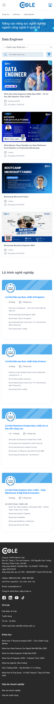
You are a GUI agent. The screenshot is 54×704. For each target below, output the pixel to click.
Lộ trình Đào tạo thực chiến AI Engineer (24, 297)
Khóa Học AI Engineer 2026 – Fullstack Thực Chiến (23, 658)
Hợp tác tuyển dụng (10, 695)
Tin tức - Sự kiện (9, 621)
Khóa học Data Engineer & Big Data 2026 (19, 653)
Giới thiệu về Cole (9, 611)
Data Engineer (29, 14)
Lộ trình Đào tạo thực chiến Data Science (25, 361)
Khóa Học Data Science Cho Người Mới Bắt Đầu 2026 (24, 648)
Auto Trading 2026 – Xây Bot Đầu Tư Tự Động (21, 668)
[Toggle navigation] (4, 5)
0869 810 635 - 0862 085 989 (21, 578)
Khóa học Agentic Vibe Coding (14, 663)
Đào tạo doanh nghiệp (11, 690)
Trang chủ (5, 14)
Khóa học (16, 14)
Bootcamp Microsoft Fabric (16, 197)
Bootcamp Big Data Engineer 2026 (19, 245)
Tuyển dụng (7, 616)
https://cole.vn (25, 591)
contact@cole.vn (14, 586)
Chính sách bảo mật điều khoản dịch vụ (18, 626)
